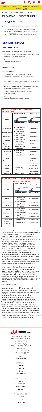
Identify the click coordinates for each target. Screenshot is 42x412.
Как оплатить (21, 386)
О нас (21, 399)
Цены (21, 381)
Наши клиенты (21, 374)
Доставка (21, 389)
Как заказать (21, 384)
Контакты (21, 397)
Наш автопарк (21, 402)
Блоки (21, 371)
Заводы (21, 365)
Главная (4, 12)
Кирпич (21, 368)
